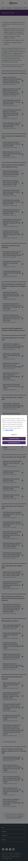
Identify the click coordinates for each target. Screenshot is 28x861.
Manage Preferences (14, 442)
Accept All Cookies (14, 438)
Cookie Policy (9, 430)
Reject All (14, 434)
